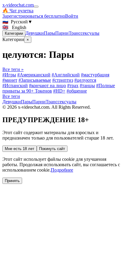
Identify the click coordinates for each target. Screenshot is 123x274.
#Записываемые (35, 80)
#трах (73, 85)
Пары (49, 33)
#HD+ (59, 90)
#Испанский (15, 85)
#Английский (66, 74)
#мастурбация (95, 74)
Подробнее (62, 169)
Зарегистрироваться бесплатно (33, 16)
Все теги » (13, 69)
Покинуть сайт (52, 148)
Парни (62, 33)
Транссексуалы (84, 33)
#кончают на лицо (47, 85)
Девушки (34, 33)
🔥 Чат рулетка (17, 10)
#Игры (9, 74)
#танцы (87, 85)
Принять (12, 180)
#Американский (33, 74)
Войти (71, 16)
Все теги (11, 96)
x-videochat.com (18, 4)
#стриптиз (62, 80)
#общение (77, 90)
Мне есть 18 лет (19, 148)
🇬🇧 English (14, 27)
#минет (9, 80)
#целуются (85, 80)
